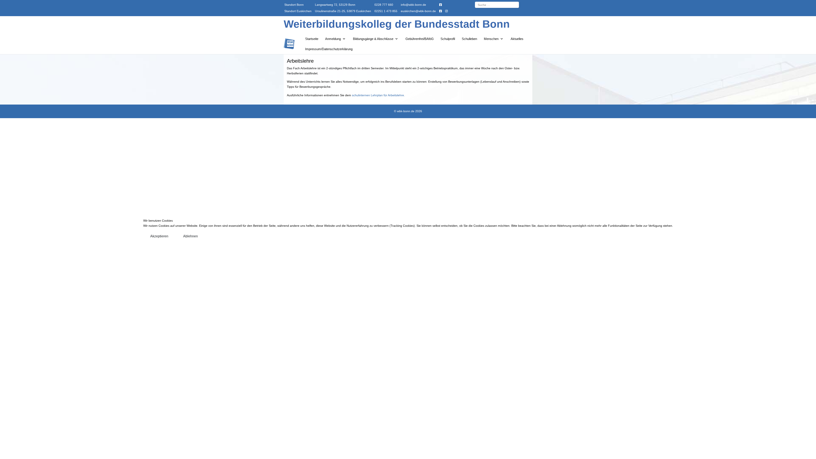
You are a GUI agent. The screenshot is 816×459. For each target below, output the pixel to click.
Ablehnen (190, 236)
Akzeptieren (159, 236)
